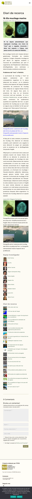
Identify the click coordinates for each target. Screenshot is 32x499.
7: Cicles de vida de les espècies (16, 332)
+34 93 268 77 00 (6, 479)
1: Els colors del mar (13, 307)
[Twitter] (3, 486)
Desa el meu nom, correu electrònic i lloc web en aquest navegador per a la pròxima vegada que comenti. (15, 439)
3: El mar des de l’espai (14, 311)
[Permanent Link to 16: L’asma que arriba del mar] (5, 368)
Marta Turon (11, 297)
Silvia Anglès (11, 276)
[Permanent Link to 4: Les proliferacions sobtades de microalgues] (5, 322)
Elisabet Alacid (11, 288)
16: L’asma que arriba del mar (15, 365)
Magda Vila (11, 280)
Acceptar (13, 496)
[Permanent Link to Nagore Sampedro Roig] (5, 274)
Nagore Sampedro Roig (14, 271)
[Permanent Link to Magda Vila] (5, 283)
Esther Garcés (11, 267)
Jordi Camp (11, 258)
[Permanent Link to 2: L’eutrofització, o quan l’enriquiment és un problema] (5, 318)
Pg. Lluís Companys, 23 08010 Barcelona (12, 472)
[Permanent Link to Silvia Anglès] (5, 278)
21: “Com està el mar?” (13, 386)
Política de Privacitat (22, 443)
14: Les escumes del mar (14, 361)
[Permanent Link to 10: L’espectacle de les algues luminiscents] (5, 347)
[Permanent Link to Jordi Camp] (5, 261)
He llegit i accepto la (16, 443)
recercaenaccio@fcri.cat (8, 478)
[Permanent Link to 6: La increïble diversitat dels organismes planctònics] (5, 330)
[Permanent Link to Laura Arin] (5, 295)
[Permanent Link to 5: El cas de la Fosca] (5, 326)
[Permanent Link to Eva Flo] (5, 266)
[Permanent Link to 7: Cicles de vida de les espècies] (5, 335)
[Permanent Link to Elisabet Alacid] (5, 291)
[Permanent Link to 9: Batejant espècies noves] (5, 343)
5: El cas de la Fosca (13, 324)
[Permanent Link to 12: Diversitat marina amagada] (5, 355)
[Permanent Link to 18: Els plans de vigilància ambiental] (5, 376)
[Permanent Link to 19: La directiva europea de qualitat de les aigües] (5, 381)
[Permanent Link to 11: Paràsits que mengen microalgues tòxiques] (5, 351)
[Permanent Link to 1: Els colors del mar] (5, 309)
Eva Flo (9, 262)
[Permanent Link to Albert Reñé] (5, 287)
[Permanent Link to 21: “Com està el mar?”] (5, 389)
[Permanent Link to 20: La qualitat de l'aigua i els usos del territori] (5, 385)
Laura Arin (6, 199)
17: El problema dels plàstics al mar (17, 370)
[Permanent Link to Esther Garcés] (5, 270)
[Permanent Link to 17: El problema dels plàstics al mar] (5, 372)
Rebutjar (20, 496)
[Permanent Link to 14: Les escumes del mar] (5, 364)
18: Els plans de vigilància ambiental (17, 374)
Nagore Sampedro (16, 199)
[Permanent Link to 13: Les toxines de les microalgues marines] (5, 360)
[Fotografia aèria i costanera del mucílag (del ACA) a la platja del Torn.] (16, 242)
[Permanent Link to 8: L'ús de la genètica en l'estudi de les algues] (5, 339)
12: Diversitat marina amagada (16, 353)
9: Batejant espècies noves (15, 340)
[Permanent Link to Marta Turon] (5, 299)
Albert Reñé (11, 284)
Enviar (25, 446)
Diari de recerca (16, 20)
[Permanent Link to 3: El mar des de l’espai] (5, 314)
